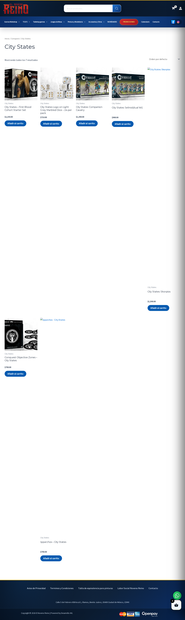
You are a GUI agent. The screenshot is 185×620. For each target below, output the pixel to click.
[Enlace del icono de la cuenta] (180, 8)
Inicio (7, 38)
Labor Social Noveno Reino (131, 588)
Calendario (145, 22)
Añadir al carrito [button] (15, 123)
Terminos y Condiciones (62, 588)
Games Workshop (10, 22)
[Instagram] (178, 22)
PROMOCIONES (129, 22)
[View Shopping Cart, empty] (173, 8)
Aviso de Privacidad (36, 588)
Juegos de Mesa (56, 22)
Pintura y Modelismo (75, 22)
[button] (18, 22)
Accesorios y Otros (95, 22)
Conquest (15, 38)
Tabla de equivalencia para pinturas (95, 588)
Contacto (156, 22)
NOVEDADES (112, 22)
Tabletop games (39, 22)
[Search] (117, 8)
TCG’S (25, 22)
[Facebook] (173, 22)
